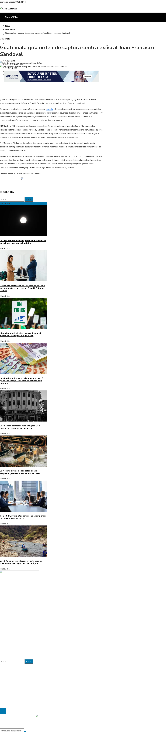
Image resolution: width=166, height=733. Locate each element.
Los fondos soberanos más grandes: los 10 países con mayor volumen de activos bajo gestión (21, 381)
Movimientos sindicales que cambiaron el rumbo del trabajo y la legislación (20, 334)
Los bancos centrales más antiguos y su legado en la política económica (20, 427)
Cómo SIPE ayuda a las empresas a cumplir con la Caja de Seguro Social (23, 517)
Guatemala (5, 38)
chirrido (49, 109)
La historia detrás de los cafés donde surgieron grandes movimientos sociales (20, 472)
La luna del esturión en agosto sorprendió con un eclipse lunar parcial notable (23, 242)
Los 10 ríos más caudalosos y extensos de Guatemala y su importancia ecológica (21, 562)
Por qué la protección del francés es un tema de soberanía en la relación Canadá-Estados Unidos (22, 288)
